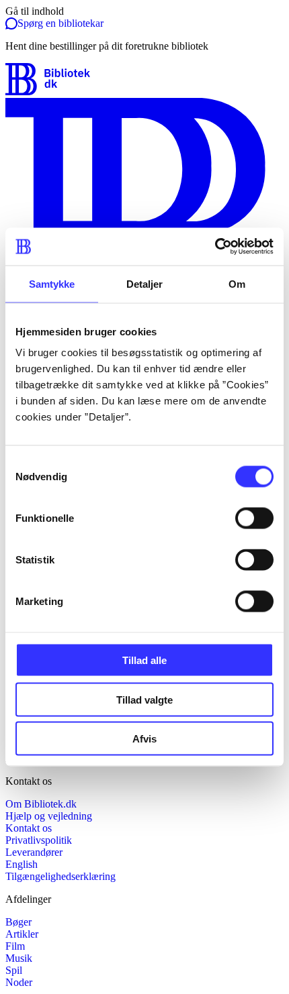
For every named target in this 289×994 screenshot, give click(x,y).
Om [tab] (237, 283)
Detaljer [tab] (144, 283)
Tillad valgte (144, 699)
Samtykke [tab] (52, 283)
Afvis (144, 738)
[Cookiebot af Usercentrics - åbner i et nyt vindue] (215, 247)
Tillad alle (144, 660)
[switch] (254, 518)
